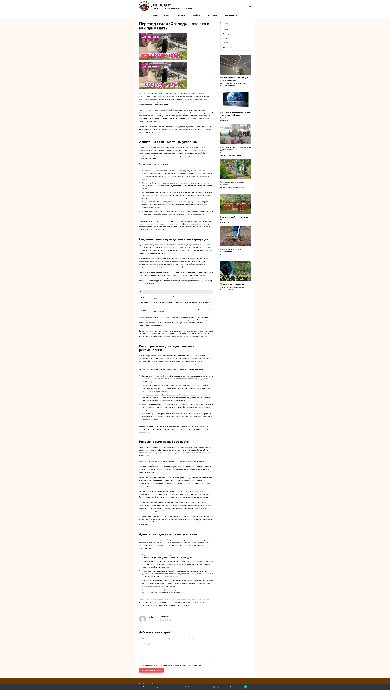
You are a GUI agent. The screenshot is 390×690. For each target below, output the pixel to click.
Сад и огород (231, 15)
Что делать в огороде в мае (232, 284)
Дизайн (167, 15)
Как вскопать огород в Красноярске (230, 250)
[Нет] (387, 687)
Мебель (196, 15)
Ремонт (181, 15)
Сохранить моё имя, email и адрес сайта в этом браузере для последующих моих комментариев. (171, 665)
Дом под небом (161, 4)
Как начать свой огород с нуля (234, 217)
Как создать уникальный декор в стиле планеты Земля (235, 113)
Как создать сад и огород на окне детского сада (235, 148)
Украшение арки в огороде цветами (232, 183)
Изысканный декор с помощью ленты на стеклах (234, 78)
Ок (246, 687)
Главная (154, 15)
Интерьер (212, 15)
